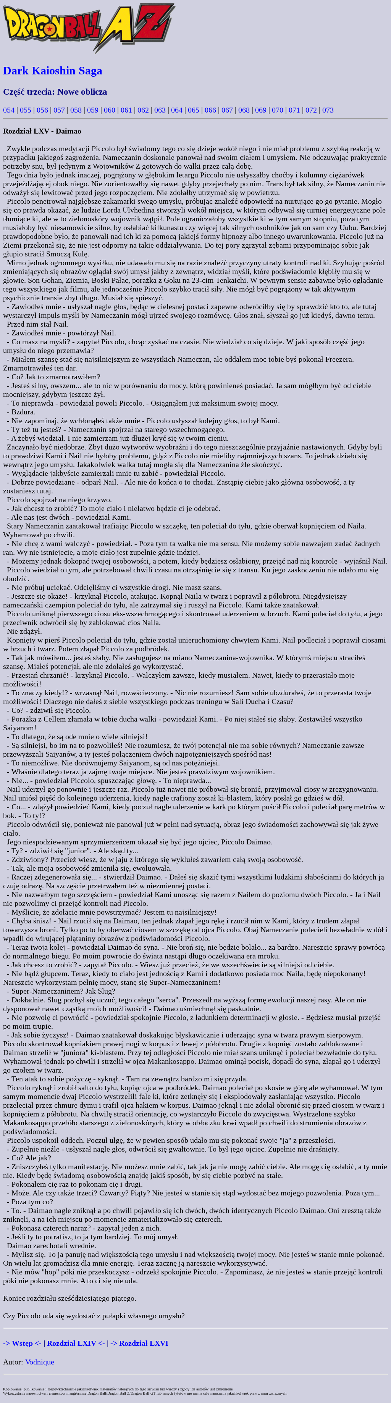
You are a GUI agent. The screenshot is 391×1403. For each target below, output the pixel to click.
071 (294, 110)
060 (109, 110)
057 (59, 110)
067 (227, 110)
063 (160, 110)
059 (93, 110)
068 (244, 110)
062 (143, 110)
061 (126, 110)
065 (193, 110)
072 (311, 110)
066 (210, 110)
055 (25, 110)
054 (9, 110)
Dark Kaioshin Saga (52, 70)
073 (328, 110)
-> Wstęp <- (22, 1343)
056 (42, 110)
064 (177, 110)
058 (76, 110)
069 (261, 110)
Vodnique (39, 1362)
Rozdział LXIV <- (76, 1343)
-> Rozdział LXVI (139, 1343)
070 (277, 110)
